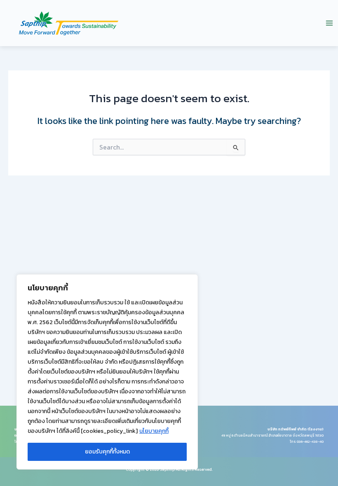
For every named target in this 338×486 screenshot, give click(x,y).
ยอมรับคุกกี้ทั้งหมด (107, 451)
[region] (107, 372)
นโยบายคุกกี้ (154, 431)
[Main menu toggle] (329, 23)
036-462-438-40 (310, 441)
